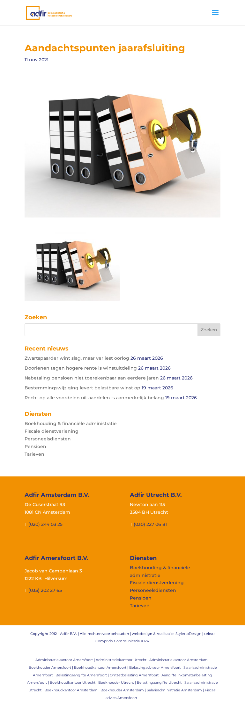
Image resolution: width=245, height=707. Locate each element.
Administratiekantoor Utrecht (121, 660)
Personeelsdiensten (48, 439)
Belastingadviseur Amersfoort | (156, 667)
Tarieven (34, 454)
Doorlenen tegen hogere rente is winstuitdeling (81, 368)
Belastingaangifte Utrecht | (160, 682)
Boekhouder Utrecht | (117, 682)
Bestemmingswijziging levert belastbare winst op (82, 388)
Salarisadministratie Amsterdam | (176, 690)
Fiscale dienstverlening (51, 431)
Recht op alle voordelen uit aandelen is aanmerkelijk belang (94, 398)
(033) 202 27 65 (45, 590)
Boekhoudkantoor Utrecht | (74, 682)
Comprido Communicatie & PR (122, 641)
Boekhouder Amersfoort (50, 667)
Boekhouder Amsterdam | (123, 690)
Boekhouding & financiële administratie (71, 423)
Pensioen (35, 446)
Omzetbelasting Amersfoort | (135, 675)
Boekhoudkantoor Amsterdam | (72, 690)
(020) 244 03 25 (45, 524)
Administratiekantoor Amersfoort (64, 660)
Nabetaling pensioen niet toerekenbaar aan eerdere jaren (92, 378)
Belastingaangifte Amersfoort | (83, 675)
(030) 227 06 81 (150, 524)
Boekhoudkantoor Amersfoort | (101, 667)
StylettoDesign (188, 633)
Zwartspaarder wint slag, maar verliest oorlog (77, 358)
